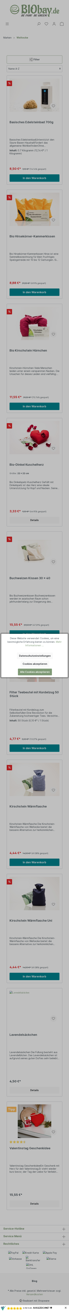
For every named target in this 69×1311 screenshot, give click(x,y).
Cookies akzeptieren (35, 663)
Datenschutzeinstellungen (35, 655)
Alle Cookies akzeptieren (35, 671)
